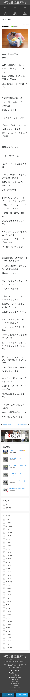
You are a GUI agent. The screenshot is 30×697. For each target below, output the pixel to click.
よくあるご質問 (16, 687)
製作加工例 (16, 675)
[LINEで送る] (14, 26)
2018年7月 (8, 618)
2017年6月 (8, 628)
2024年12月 (9, 555)
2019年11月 (9, 598)
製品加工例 (8, 508)
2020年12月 (9, 582)
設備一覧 (15, 679)
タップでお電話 (8, 694)
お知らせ (8, 504)
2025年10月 (9, 532)
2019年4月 (8, 605)
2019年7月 (8, 601)
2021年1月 (8, 578)
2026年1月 (8, 522)
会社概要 (15, 681)
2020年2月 (8, 595)
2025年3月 (8, 545)
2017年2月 (8, 641)
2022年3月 (8, 568)
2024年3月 (8, 559)
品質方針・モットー (15, 673)
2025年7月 (8, 539)
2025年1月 (8, 552)
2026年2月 (8, 519)
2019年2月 (8, 611)
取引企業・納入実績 (15, 677)
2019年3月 (8, 608)
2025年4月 (8, 542)
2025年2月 (8, 549)
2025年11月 (9, 529)
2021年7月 (8, 575)
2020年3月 (8, 591)
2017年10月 (9, 621)
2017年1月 (8, 644)
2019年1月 (8, 614)
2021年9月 (8, 572)
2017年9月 (8, 624)
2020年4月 (8, 588)
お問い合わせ (15, 683)
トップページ (15, 670)
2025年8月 (8, 536)
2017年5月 (8, 631)
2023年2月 (8, 565)
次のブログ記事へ (23, 424)
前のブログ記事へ (7, 424)
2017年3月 (8, 637)
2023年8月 (8, 562)
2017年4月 (8, 634)
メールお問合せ (22, 694)
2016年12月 (9, 647)
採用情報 (15, 685)
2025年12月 (9, 526)
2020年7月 (8, 585)
